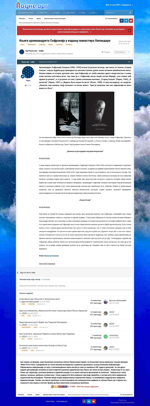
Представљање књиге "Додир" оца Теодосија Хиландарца (43, 322)
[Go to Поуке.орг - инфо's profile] (21, 51)
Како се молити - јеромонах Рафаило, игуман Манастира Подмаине (47, 334)
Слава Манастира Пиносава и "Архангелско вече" (39, 299)
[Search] (130, 12)
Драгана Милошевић (30, 302)
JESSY (24, 313)
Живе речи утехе (27, 13)
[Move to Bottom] (145, 403)
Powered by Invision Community (122, 403)
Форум (57, 13)
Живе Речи (43, 13)
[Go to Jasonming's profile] (106, 337)
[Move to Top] (145, 400)
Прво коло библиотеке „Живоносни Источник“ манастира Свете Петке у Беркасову (53, 311)
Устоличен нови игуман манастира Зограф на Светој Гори (43, 345)
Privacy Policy (50, 401)
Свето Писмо (70, 13)
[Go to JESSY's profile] (106, 313)
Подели (106, 52)
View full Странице (47, 264)
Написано (48, 62)
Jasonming (113, 335)
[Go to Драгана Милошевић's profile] (106, 302)
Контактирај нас (61, 401)
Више (93, 13)
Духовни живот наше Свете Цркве (58, 54)
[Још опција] (129, 62)
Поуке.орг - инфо (36, 51)
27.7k (29, 85)
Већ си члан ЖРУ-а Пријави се (119, 5)
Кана (83, 13)
